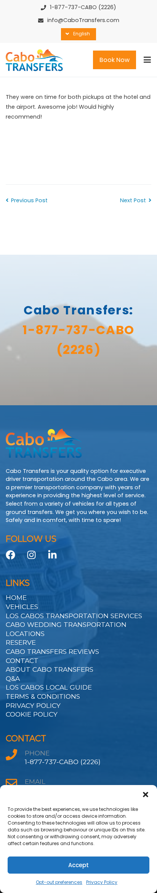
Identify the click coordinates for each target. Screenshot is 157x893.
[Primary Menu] (147, 60)
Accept (78, 865)
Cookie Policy (32, 714)
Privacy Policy (101, 882)
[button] (145, 794)
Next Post (133, 200)
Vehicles (22, 607)
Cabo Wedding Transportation (66, 624)
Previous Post (29, 200)
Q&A (13, 678)
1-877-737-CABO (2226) (83, 7)
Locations (25, 634)
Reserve (21, 642)
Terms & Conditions (43, 696)
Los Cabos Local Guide (49, 687)
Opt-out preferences (59, 882)
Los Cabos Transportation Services (74, 616)
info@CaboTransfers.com (83, 20)
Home (16, 597)
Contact (22, 661)
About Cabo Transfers (49, 669)
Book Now (114, 60)
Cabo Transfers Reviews (52, 651)
